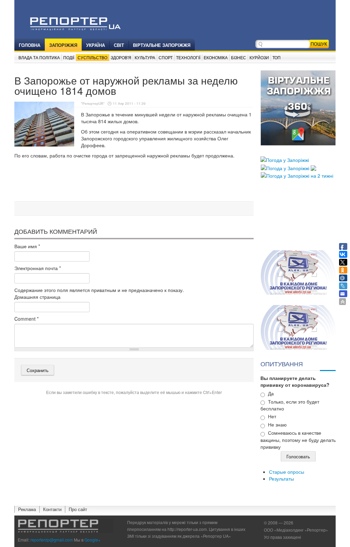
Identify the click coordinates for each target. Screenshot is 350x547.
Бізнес (238, 57)
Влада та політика (39, 57)
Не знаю (277, 424)
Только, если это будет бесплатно (289, 405)
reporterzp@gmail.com (51, 540)
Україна (95, 45)
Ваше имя (27, 246)
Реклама (27, 509)
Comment (26, 318)
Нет (272, 416)
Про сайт (78, 509)
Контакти (52, 509)
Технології (188, 57)
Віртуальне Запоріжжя (161, 45)
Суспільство (92, 57)
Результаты (281, 478)
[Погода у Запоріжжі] (284, 159)
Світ (119, 45)
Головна (29, 45)
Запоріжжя (63, 45)
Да (271, 393)
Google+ (92, 540)
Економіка (216, 57)
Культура (145, 57)
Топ (276, 57)
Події (68, 57)
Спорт (166, 57)
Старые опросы (286, 471)
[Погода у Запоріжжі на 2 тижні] (297, 174)
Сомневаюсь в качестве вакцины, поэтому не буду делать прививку (298, 439)
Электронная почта (37, 268)
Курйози (259, 57)
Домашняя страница (37, 296)
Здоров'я (121, 57)
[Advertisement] (138, 181)
